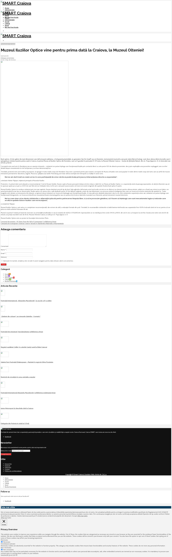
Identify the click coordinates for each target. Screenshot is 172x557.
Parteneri (7, 466)
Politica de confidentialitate (13, 471)
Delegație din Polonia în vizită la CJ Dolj (15, 423)
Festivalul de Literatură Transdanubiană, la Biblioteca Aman (22, 332)
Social (7, 22)
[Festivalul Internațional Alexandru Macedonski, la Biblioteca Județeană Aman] (3, 387)
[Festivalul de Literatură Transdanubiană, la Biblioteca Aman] (5, 326)
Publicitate (8, 467)
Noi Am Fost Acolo (11, 17)
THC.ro (104, 474)
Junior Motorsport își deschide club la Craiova (17, 408)
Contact (7, 469)
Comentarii (4, 246)
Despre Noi (8, 464)
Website (3, 257)
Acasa (7, 8)
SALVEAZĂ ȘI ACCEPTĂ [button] (9, 555)
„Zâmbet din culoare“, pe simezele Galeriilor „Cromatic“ (21, 316)
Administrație (10, 10)
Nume (3, 250)
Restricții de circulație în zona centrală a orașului (18, 377)
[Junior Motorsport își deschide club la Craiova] (5, 403)
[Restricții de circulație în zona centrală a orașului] (5, 371)
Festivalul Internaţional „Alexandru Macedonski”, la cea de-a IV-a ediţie (26, 301)
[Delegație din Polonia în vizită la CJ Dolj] (5, 418)
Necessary (6, 542)
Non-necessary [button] (6, 548)
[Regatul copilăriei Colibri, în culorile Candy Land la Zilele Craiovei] (5, 342)
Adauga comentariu (7, 58)
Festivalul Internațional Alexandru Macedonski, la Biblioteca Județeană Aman (28, 393)
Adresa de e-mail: (6, 451)
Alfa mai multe (82, 516)
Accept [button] (74, 516)
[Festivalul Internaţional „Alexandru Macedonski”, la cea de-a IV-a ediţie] (3, 295)
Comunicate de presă (8, 44)
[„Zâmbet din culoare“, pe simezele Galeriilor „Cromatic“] (3, 311)
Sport (7, 15)
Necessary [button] (4, 540)
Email (3, 253)
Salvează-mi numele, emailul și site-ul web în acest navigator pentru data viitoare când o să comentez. (38, 261)
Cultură (7, 24)
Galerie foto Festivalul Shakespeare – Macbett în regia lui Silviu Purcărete (27, 362)
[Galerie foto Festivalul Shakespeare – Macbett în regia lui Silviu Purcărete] (5, 356)
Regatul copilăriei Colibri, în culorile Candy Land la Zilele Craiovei (24, 347)
